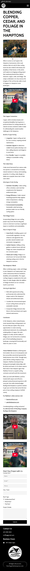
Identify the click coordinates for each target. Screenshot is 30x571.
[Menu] (28, 6)
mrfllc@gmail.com (8, 535)
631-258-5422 (7, 532)
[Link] (3, 5)
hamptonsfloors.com (12, 399)
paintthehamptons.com (12, 402)
